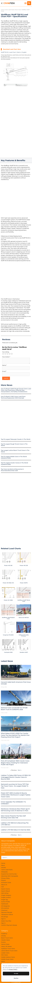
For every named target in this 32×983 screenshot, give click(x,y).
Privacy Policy (13, 969)
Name (4, 365)
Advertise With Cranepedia (9, 876)
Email (4, 371)
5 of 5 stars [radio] (12, 354)
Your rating (5, 352)
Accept (16, 973)
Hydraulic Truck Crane (8, 948)
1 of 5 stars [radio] (3, 354)
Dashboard (4, 904)
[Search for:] (16, 857)
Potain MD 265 (8, 565)
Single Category (6, 895)
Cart (2, 886)
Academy (4, 933)
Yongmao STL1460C (8, 635)
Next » (20, 770)
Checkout (4, 910)
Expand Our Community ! (9, 874)
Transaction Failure (7, 914)
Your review (6, 357)
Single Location (6, 897)
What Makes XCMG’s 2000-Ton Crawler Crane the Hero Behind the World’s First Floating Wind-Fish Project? (15, 735)
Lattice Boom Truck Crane (9, 950)
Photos (3, 880)
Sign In (3, 919)
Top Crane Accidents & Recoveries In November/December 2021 (12, 469)
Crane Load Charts (9, 9)
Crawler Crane (5, 940)
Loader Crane (5, 953)
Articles (3, 867)
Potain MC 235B (8, 600)
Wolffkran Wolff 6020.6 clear (8, 618)
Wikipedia (4, 872)
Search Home (5, 889)
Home (2, 9)
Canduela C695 (8, 652)
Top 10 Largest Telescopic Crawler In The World (15, 439)
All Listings (4, 916)
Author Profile (5, 901)
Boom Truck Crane (7, 938)
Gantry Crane (5, 944)
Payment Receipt (6, 912)
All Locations (5, 908)
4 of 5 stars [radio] (10, 354)
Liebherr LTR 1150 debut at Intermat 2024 (15, 830)
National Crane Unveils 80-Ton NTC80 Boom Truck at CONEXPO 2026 (14, 708)
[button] (25, 3)
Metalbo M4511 (24, 652)
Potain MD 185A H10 (8, 583)
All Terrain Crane (6, 882)
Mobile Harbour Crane (8, 957)
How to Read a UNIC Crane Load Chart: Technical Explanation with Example (13, 397)
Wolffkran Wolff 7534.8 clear (23, 600)
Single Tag (4, 899)
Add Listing (4, 893)
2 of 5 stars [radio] (5, 354)
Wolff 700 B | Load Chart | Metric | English (13, 52)
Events (3, 942)
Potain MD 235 (24, 565)
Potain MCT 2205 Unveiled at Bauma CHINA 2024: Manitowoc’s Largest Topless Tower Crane (15, 795)
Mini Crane (4, 955)
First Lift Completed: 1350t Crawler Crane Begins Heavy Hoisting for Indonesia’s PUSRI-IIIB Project (15, 762)
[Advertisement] (16, 104)
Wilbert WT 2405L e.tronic (24, 635)
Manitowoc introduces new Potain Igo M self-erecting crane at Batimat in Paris (15, 810)
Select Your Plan (6, 921)
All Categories (5, 906)
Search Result (5, 891)
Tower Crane (18, 9)
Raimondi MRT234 (24, 617)
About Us (4, 884)
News (3, 865)
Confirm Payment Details (9, 925)
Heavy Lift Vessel (6, 946)
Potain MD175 (23, 583)
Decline (16, 978)
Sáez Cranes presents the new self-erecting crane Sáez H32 (13, 817)
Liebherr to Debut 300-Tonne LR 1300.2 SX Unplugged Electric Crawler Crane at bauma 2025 (16, 777)
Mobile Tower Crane (7, 959)
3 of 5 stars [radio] (7, 354)
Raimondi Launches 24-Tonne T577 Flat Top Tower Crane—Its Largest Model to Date (15, 786)
